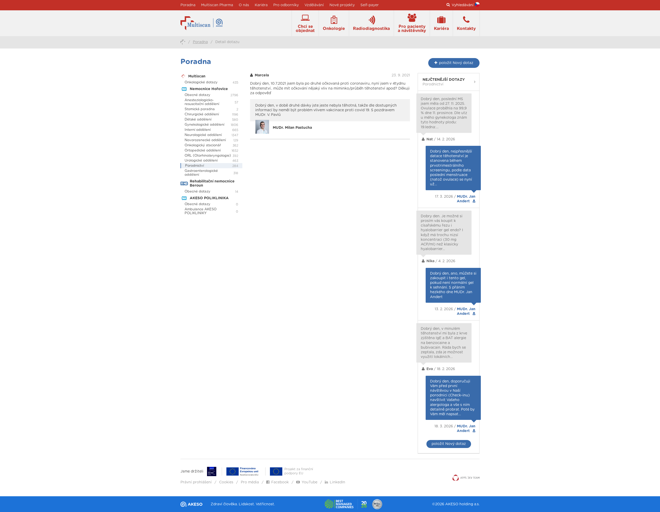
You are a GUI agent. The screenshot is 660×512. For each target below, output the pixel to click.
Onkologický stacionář (203, 145)
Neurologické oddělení (203, 135)
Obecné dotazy (197, 95)
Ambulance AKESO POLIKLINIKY (201, 211)
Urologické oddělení (201, 160)
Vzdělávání (314, 5)
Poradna (187, 5)
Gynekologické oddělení (204, 124)
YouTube (309, 482)
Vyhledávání (463, 5)
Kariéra (261, 5)
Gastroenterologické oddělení (201, 173)
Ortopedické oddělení (203, 150)
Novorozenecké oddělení (205, 140)
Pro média (250, 482)
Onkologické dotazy (201, 82)
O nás (244, 5)
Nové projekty (342, 5)
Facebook (280, 482)
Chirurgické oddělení (202, 114)
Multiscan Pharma (217, 5)
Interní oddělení (198, 130)
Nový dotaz (456, 63)
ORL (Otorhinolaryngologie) (208, 155)
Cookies (226, 482)
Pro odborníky (286, 5)
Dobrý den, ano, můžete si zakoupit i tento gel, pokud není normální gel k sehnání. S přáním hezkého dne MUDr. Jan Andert (453, 285)
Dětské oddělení (198, 119)
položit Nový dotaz (449, 444)
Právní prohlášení (196, 482)
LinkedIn (337, 482)
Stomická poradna (200, 109)
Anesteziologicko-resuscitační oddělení (202, 102)
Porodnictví (194, 165)
